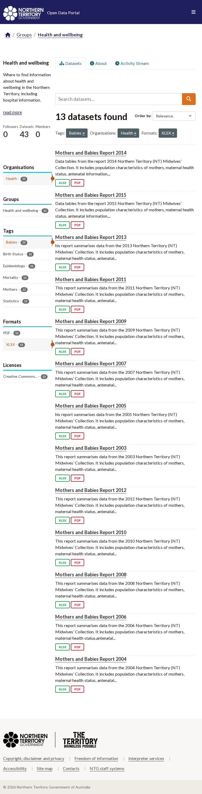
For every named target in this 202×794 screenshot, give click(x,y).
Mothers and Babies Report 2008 (90, 574)
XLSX (62, 183)
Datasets (73, 63)
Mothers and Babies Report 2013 (90, 237)
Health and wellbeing (60, 34)
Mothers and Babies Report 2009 (90, 321)
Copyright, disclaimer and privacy (33, 758)
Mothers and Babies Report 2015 (90, 195)
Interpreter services (146, 758)
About (100, 63)
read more (12, 111)
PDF (77, 183)
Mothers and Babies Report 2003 (90, 448)
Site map (45, 768)
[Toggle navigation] (193, 12)
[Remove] (84, 134)
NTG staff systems (107, 768)
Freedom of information (96, 758)
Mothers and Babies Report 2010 (90, 532)
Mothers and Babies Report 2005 (90, 406)
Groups (24, 34)
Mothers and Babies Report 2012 (90, 490)
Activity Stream (134, 63)
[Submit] (189, 99)
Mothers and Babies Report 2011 (90, 279)
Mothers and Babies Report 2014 (90, 153)
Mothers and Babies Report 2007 (90, 363)
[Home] (8, 35)
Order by (142, 115)
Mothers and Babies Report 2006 (90, 617)
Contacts (71, 768)
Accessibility (15, 768)
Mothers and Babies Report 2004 (90, 659)
